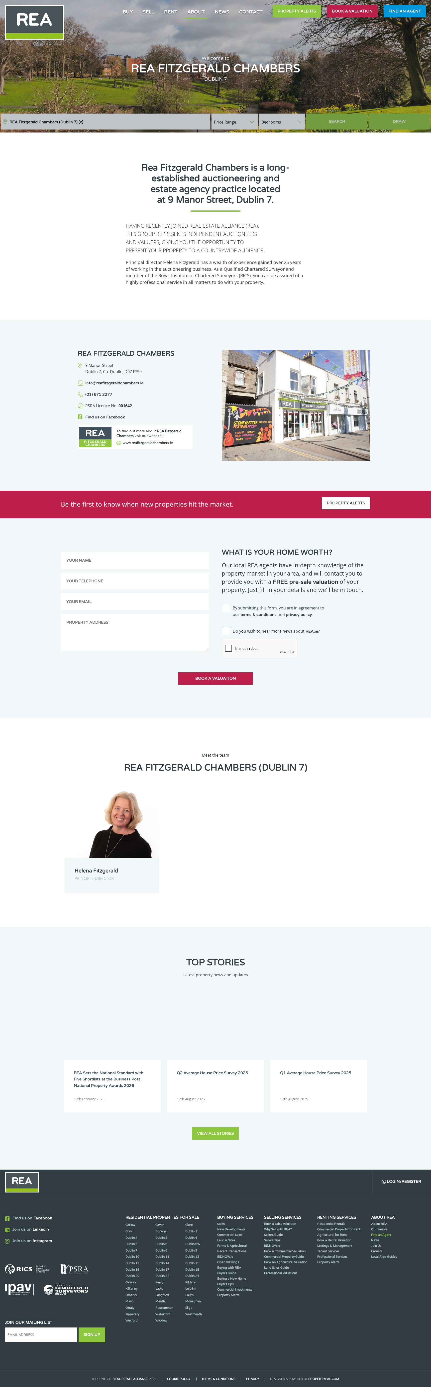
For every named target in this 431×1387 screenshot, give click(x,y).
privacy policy (299, 614)
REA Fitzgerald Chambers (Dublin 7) (46, 122)
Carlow (130, 1225)
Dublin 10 (132, 1256)
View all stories (215, 1133)
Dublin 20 (132, 1276)
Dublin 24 (192, 1276)
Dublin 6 (161, 1244)
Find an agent (405, 11)
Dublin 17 (162, 1269)
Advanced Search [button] (409, 119)
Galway (130, 1282)
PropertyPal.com (323, 1379)
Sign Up (92, 1334)
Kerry (159, 1282)
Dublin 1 (191, 1231)
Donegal (161, 1231)
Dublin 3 (161, 1238)
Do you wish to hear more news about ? (276, 631)
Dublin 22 (162, 1276)
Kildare (190, 1282)
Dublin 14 (162, 1263)
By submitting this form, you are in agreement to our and (278, 611)
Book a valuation (352, 11)
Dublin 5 (131, 1244)
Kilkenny (131, 1288)
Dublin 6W (192, 1244)
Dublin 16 (132, 1269)
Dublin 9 (191, 1250)
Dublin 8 (161, 1250)
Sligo (188, 1308)
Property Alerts (297, 11)
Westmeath (193, 1314)
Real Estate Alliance (130, 1379)
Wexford (131, 1320)
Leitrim (190, 1288)
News (222, 12)
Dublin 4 (191, 1238)
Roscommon (164, 1308)
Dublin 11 (162, 1256)
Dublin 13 (132, 1263)
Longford (162, 1295)
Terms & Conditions (218, 1379)
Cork (128, 1231)
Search (337, 121)
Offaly (129, 1308)
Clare (189, 1225)
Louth (189, 1295)
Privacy (252, 1379)
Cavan (159, 1225)
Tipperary (132, 1314)
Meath (160, 1301)
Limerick (131, 1295)
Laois (159, 1288)
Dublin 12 (192, 1256)
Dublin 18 (192, 1269)
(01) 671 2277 (98, 394)
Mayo (129, 1301)
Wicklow (161, 1320)
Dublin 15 (192, 1263)
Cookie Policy (179, 1379)
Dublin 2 (131, 1238)
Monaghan (193, 1301)
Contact (251, 12)
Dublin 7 (131, 1250)
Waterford (163, 1314)
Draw (399, 121)
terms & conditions (258, 614)
